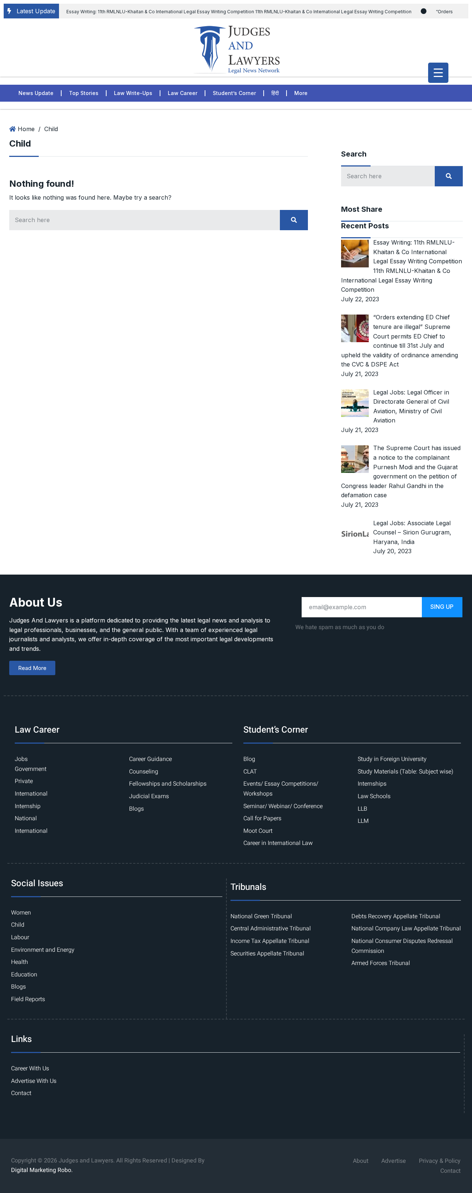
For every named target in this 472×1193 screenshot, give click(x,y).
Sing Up (442, 606)
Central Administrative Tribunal (270, 928)
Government (30, 769)
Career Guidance (150, 759)
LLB (362, 808)
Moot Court (258, 831)
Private (24, 781)
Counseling (143, 771)
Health (19, 962)
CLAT (250, 771)
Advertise (393, 1161)
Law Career (182, 93)
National (26, 818)
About (360, 1161)
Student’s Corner (234, 93)
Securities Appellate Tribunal (267, 953)
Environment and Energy (42, 949)
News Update (35, 93)
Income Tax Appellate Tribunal (269, 941)
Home (26, 129)
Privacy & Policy (440, 1161)
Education (24, 974)
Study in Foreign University (392, 759)
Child (51, 129)
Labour (20, 937)
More (301, 93)
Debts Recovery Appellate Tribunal (395, 916)
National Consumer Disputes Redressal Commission (402, 946)
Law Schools (374, 796)
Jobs (21, 759)
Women (21, 912)
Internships (372, 783)
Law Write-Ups (133, 93)
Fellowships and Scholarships (167, 783)
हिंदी (275, 93)
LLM (363, 821)
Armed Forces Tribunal (380, 963)
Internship (28, 806)
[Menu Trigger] (438, 73)
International (31, 793)
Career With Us (30, 1068)
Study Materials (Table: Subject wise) (405, 771)
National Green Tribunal (261, 916)
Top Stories (83, 93)
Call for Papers (262, 818)
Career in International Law (278, 843)
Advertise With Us (33, 1081)
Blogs (136, 808)
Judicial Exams (149, 796)
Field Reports (28, 999)
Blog (249, 759)
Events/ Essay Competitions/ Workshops (280, 788)
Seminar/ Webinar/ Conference (283, 806)
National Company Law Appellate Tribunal (406, 928)
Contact (21, 1093)
